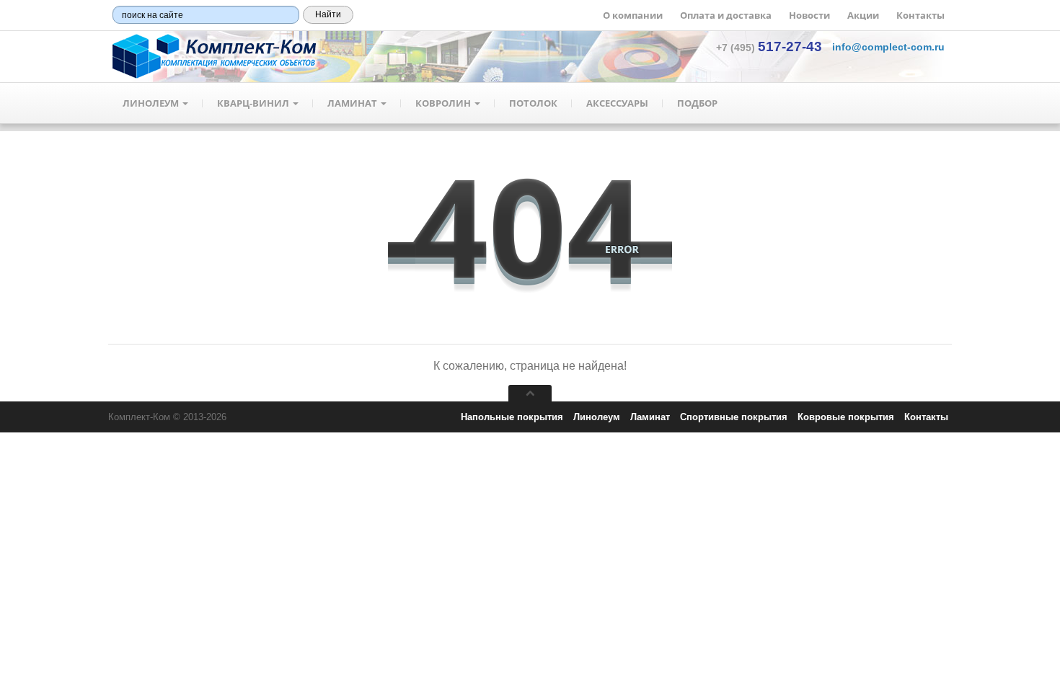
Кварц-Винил (254, 103)
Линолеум (152, 103)
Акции (863, 15)
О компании (633, 15)
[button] (888, 47)
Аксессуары (617, 103)
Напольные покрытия (512, 417)
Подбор (697, 103)
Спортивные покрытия (733, 417)
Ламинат (353, 103)
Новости (809, 15)
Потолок (533, 103)
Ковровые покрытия (846, 417)
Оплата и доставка (726, 15)
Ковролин (444, 103)
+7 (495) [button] (769, 47)
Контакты (920, 15)
